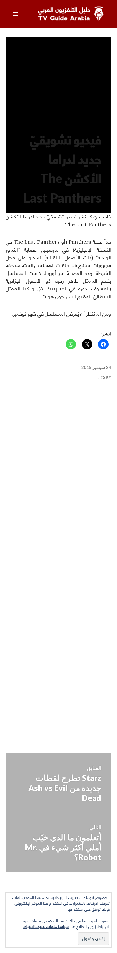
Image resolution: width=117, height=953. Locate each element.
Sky (107, 377)
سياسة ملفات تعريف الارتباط (46, 926)
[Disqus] (58, 483)
